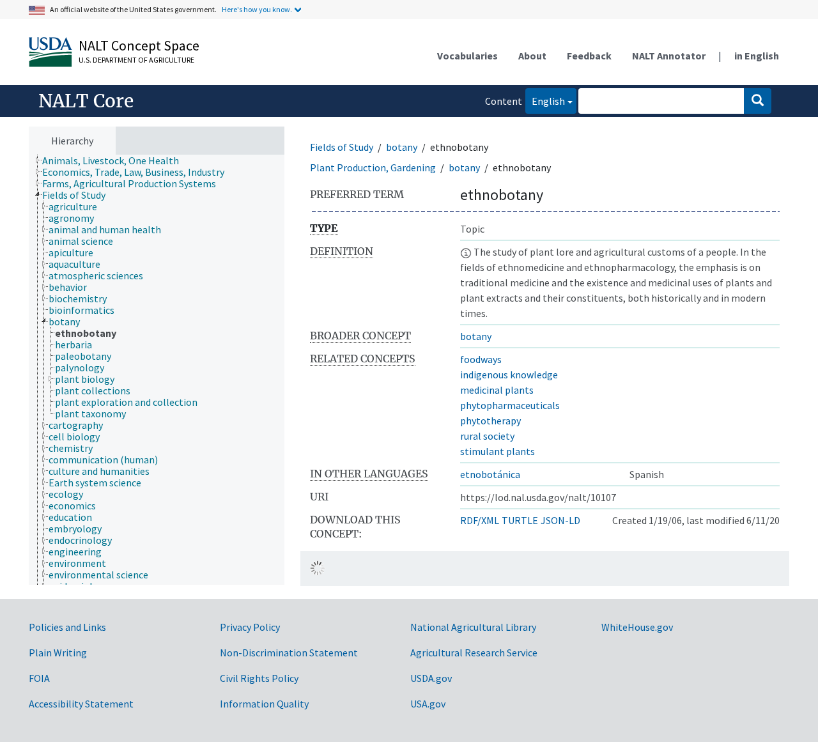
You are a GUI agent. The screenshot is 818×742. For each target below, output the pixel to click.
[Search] (757, 101)
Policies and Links (67, 627)
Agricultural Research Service (473, 652)
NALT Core (86, 100)
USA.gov (427, 703)
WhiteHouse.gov (637, 627)
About (532, 55)
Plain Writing (58, 652)
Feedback (589, 55)
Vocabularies (467, 55)
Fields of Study (341, 147)
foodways (481, 359)
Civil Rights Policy (259, 678)
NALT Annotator (669, 55)
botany (401, 147)
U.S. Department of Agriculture (136, 60)
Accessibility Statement (81, 703)
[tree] (156, 370)
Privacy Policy (250, 627)
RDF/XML (479, 520)
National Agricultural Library (473, 627)
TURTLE (520, 520)
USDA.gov (431, 678)
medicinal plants (497, 389)
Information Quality (264, 703)
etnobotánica (490, 474)
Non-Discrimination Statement (289, 652)
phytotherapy (490, 420)
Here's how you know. (257, 9)
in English (756, 55)
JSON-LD (560, 520)
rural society (487, 435)
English (545, 100)
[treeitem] (116, 160)
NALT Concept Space (139, 45)
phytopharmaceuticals (510, 405)
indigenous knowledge (509, 374)
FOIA (39, 678)
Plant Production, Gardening (373, 167)
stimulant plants (497, 451)
